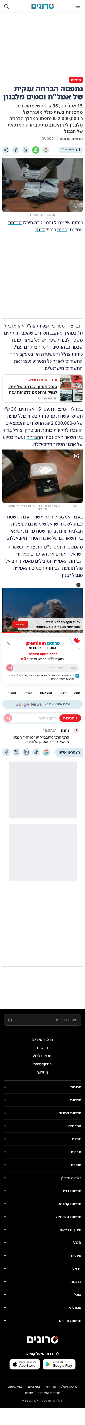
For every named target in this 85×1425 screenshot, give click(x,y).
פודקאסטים (42, 1064)
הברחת (15, 222)
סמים (62, 229)
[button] (78, 585)
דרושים (42, 1047)
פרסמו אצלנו (68, 1386)
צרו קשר (50, 1386)
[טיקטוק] (36, 752)
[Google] (45, 150)
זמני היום (34, 1386)
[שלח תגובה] (8, 718)
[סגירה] (8, 643)
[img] (42, 476)
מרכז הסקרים (42, 1039)
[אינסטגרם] (26, 752)
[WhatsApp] (35, 150)
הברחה (33, 437)
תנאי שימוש (15, 1386)
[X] (25, 150)
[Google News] (46, 752)
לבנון (40, 229)
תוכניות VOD (43, 1055)
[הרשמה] (9, 667)
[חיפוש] (6, 6)
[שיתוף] (6, 150)
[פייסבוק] (6, 752)
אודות (29, 1393)
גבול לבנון (71, 575)
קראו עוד (20, 624)
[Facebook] (15, 150)
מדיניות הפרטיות (48, 1393)
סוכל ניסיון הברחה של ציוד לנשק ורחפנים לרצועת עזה (32, 389)
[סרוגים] (43, 1340)
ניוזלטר (42, 1072)
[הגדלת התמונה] (76, 455)
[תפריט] (77, 6)
